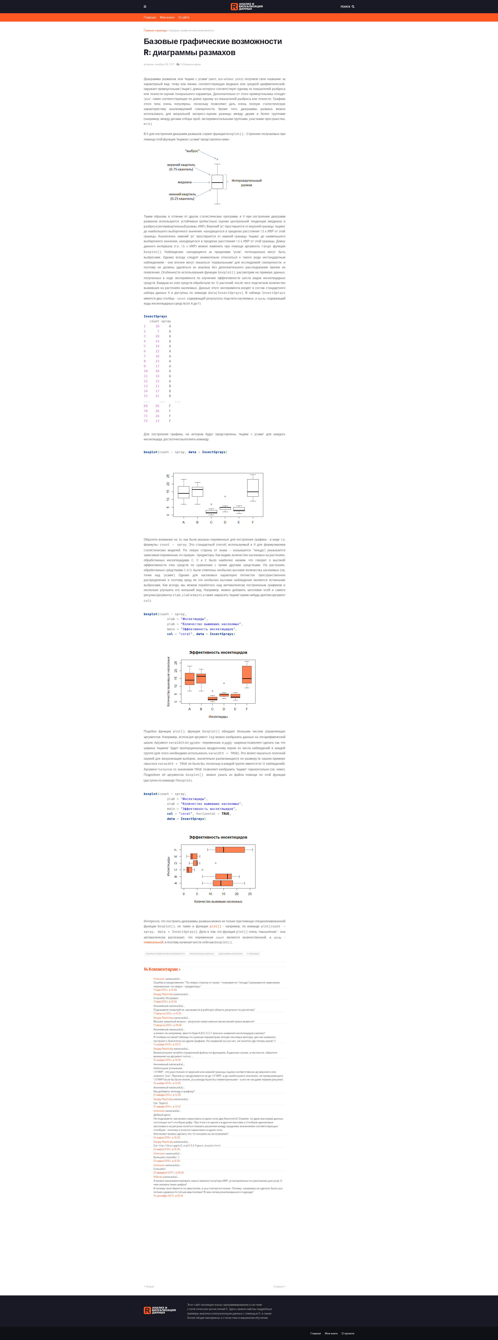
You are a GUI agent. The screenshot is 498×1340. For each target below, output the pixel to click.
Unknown (159, 978)
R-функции (253, 953)
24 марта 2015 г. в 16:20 (166, 1137)
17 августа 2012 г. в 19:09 (167, 1025)
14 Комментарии (190, 64)
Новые (150, 1286)
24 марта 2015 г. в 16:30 (166, 1160)
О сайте (183, 17)
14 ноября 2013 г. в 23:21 (167, 1044)
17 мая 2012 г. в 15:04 (165, 1001)
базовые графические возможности (191, 30)
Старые (278, 1286)
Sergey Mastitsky (163, 994)
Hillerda (157, 1176)
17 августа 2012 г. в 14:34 (167, 1013)
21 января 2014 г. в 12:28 (167, 1094)
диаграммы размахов (230, 953)
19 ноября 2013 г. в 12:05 (167, 1083)
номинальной (153, 942)
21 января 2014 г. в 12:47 (167, 1106)
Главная (150, 17)
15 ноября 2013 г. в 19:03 (167, 1060)
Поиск (345, 6)
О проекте (348, 1333)
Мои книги (167, 17)
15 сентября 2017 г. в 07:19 (168, 1195)
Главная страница (155, 30)
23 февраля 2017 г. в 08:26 (168, 1172)
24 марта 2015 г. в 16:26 (166, 1149)
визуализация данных (202, 953)
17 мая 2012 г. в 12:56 (165, 989)
